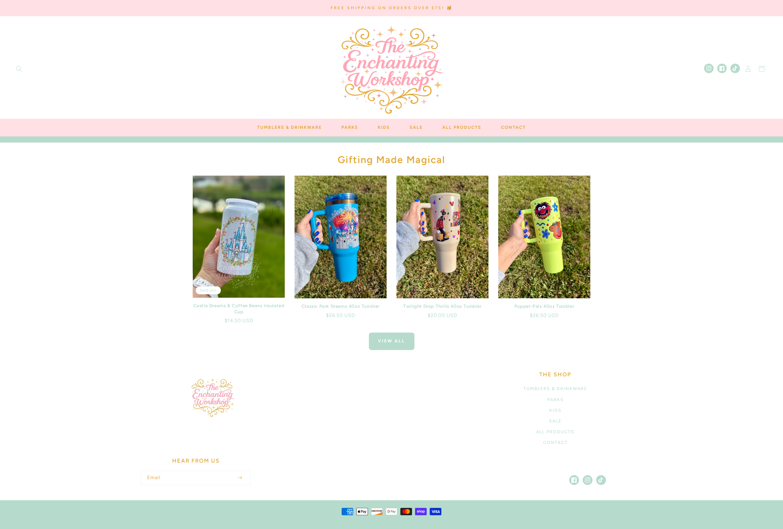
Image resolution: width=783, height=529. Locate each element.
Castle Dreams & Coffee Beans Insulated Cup (238, 309)
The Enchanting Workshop (354, 519)
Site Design (410, 519)
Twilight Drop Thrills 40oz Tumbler (442, 306)
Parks (555, 399)
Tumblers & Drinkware (555, 388)
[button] (19, 69)
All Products (555, 431)
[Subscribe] (239, 478)
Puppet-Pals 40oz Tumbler (544, 306)
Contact (555, 442)
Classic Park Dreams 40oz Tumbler (341, 306)
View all (391, 341)
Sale (555, 421)
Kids (555, 410)
